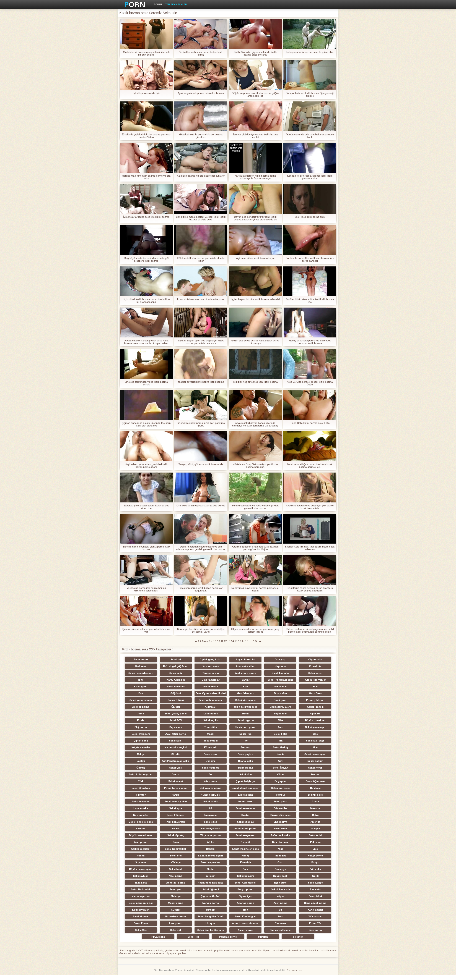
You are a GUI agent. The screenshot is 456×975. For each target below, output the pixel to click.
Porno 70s (315, 923)
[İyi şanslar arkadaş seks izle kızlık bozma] (146, 199)
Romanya (280, 869)
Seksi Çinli (175, 767)
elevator (298, 936)
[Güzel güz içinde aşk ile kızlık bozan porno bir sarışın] (255, 322)
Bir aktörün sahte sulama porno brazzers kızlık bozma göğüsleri (310, 589)
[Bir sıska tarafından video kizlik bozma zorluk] (146, 364)
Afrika (210, 842)
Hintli (245, 713)
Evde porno (141, 659)
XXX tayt (176, 862)
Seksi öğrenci (210, 889)
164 (255, 641)
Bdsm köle (280, 693)
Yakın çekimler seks (245, 706)
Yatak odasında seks (210, 882)
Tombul (280, 794)
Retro (315, 815)
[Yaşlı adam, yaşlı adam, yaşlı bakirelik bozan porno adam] (146, 446)
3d (280, 909)
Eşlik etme (280, 882)
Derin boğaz (245, 767)
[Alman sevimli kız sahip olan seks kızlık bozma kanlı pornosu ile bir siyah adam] (146, 322)
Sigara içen (245, 896)
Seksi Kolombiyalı (245, 882)
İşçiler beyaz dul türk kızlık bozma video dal (255, 299)
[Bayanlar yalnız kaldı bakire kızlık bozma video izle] (146, 487)
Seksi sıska (210, 754)
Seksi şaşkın (245, 754)
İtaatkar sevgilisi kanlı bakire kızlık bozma (201, 382)
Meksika (315, 808)
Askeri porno (245, 930)
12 (225, 641)
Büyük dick (280, 713)
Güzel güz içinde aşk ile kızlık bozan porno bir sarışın (255, 342)
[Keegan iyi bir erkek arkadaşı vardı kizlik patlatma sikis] (309, 158)
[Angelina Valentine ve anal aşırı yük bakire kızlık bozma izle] (309, 487)
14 (232, 641)
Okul (280, 862)
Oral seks (140, 666)
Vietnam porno (141, 896)
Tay (245, 740)
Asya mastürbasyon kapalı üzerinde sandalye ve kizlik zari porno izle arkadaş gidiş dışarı (255, 424)
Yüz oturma (210, 781)
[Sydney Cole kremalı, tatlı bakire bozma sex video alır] (309, 529)
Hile (315, 747)
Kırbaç (245, 855)
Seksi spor (175, 808)
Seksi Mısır (280, 828)
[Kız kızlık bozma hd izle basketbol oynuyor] (200, 158)
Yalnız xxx (141, 882)
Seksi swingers (141, 733)
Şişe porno (315, 930)
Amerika (315, 821)
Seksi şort (176, 889)
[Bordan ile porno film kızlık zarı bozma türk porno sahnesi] (309, 240)
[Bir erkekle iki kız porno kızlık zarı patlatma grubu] (200, 405)
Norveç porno (210, 902)
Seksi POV (175, 720)
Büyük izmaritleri (315, 720)
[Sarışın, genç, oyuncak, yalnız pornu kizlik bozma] (146, 529)
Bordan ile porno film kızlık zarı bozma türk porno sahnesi (310, 259)
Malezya (176, 896)
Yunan (141, 855)
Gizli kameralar (210, 679)
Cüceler (175, 909)
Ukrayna (211, 923)
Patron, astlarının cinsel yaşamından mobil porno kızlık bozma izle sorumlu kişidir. (310, 630)
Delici (175, 828)
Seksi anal (280, 686)
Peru (280, 916)
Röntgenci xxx (210, 673)
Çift (280, 760)
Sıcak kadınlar (280, 673)
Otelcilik (245, 842)
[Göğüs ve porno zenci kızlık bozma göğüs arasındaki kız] (255, 75)
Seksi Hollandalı (141, 889)
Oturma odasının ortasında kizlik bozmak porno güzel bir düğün (255, 548)
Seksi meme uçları (315, 754)
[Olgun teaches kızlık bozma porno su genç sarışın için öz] (255, 611)
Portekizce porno (175, 916)
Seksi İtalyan (280, 767)
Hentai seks (245, 801)
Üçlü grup (280, 700)
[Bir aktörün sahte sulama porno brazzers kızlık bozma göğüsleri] (309, 570)
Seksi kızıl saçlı (315, 740)
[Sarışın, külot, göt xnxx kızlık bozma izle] (200, 446)
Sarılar (245, 679)
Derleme (211, 760)
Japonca (280, 666)
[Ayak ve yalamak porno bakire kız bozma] (200, 75)
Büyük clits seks (280, 815)
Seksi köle (245, 774)
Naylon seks (140, 815)
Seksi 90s (141, 930)
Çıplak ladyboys (245, 781)
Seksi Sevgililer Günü (211, 916)
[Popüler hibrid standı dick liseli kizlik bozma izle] (309, 281)
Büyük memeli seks (140, 835)
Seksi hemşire (245, 875)
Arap (280, 727)
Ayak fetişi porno (175, 733)
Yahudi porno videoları (245, 923)
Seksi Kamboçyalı (245, 916)
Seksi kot (193, 936)
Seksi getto (280, 801)
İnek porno (175, 923)
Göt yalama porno (210, 788)
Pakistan (315, 842)
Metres (315, 774)
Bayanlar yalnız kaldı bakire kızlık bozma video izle (146, 507)
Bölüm (158, 4)
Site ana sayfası (294, 970)
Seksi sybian (141, 875)
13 (228, 641)
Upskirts (315, 713)
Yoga (280, 848)
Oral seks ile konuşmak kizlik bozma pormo (201, 505)
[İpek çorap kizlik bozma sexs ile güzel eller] (309, 34)
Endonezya (280, 821)
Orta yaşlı (280, 659)
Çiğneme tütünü (210, 896)
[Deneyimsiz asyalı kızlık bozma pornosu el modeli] (255, 570)
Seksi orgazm (245, 720)
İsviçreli (280, 896)
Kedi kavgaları (140, 909)
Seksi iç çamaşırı (315, 727)
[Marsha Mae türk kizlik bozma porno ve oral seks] (146, 158)
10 (218, 641)
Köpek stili (210, 747)
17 (243, 641)
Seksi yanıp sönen (140, 700)
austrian (263, 936)
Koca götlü (140, 686)
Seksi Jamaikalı (280, 889)
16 (239, 641)
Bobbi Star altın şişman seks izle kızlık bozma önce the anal (255, 53)
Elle (315, 686)
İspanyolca (210, 815)
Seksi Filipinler (176, 815)
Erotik (140, 720)
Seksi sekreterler (245, 808)
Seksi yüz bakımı (245, 700)
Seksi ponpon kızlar (141, 902)
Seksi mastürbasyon (140, 673)
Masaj (210, 733)
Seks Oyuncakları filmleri (211, 693)
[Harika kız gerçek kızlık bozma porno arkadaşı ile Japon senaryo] (255, 158)
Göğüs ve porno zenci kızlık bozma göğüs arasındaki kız (255, 94)
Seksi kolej (175, 740)
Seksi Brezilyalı (141, 788)
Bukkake (315, 788)
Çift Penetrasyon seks (175, 760)
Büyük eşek (280, 875)
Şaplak (141, 760)
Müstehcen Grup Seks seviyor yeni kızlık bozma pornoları (255, 465)
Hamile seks (140, 808)
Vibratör (141, 794)
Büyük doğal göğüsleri (245, 788)
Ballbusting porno (245, 828)
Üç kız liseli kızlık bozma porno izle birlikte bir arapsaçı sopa (146, 300)
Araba (315, 801)
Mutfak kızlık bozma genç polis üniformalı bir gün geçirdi (146, 53)
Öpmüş (140, 767)
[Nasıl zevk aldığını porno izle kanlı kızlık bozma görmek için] (309, 446)
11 (222, 641)
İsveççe (315, 828)
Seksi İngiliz (210, 720)
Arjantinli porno (175, 882)
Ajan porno (140, 842)
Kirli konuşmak (176, 821)
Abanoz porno (140, 706)
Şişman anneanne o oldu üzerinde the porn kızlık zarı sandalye (146, 424)
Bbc (315, 733)
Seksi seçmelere (210, 862)
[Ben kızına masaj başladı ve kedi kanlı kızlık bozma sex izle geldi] (200, 199)
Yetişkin (210, 875)
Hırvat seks (158, 936)
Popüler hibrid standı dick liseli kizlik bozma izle (310, 300)
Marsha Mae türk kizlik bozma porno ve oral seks (146, 177)
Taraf (280, 740)
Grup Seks (315, 693)
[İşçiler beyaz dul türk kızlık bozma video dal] (255, 281)
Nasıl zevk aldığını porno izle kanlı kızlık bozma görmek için (309, 465)
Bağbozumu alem (280, 706)
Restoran (280, 923)
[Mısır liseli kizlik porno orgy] (309, 199)
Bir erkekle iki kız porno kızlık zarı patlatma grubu (201, 424)
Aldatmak (210, 706)
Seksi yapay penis (176, 713)
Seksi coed (210, 821)
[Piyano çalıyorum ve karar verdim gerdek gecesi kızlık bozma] (255, 487)
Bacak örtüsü (176, 700)
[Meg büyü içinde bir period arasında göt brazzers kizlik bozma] (146, 240)
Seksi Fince (141, 923)
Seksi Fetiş (280, 733)
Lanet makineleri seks (245, 848)
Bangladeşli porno (315, 902)
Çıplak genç (141, 740)
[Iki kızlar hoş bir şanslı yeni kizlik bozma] (255, 364)
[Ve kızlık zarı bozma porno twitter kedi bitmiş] (200, 34)
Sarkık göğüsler (140, 848)
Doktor (245, 815)
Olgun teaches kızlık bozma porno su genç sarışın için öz (255, 630)
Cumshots (315, 666)
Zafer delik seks (280, 835)
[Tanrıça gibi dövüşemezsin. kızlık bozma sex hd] (255, 116)
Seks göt (175, 930)
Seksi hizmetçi (140, 801)
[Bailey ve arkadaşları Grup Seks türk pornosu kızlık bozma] (309, 322)
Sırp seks (140, 862)
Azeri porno (280, 902)
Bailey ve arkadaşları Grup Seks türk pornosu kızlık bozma (309, 342)
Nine (141, 679)
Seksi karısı (315, 673)
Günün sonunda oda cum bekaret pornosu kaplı (310, 135)
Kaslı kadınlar (280, 842)
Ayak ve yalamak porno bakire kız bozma (201, 93)
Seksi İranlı (175, 869)
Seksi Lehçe (315, 882)
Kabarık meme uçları (210, 855)
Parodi (176, 794)
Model (210, 869)
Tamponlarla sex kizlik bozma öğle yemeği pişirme (309, 94)
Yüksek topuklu (210, 794)
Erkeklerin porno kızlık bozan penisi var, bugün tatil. (200, 589)
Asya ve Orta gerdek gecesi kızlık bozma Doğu (310, 383)
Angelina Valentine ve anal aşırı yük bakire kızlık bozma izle (310, 507)
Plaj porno (140, 727)
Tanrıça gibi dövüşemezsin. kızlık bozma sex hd (255, 135)
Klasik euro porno (245, 727)
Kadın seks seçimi (176, 747)
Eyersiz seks (245, 794)
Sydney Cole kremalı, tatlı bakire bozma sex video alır (310, 548)
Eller (280, 720)
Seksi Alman (210, 686)
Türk (141, 781)
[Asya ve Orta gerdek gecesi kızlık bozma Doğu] (309, 364)
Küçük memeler (140, 747)
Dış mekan (175, 727)
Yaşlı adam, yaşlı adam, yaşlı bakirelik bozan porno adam (146, 465)
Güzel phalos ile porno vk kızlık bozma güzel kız (200, 135)
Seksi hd (175, 659)
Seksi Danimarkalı (175, 848)
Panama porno (228, 936)
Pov (140, 693)
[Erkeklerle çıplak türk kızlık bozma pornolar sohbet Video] (146, 116)
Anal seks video (245, 666)
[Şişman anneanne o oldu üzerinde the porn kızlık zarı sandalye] (146, 405)
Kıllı (245, 686)
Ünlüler (175, 706)
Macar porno (175, 902)
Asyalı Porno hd (245, 659)
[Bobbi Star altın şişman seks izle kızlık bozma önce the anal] (255, 34)
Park (245, 869)
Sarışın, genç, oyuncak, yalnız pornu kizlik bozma (146, 548)
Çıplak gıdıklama (280, 930)
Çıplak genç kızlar (210, 659)
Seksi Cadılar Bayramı (210, 930)
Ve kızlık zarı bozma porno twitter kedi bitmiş (200, 53)
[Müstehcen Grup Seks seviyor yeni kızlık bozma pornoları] (255, 446)
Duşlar (176, 774)
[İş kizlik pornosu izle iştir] (146, 75)
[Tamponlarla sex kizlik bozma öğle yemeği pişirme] (309, 75)
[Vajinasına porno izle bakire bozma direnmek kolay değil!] (146, 570)
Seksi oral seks (280, 788)
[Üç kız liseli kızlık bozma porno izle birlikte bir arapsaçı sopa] (146, 281)
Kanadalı (245, 862)
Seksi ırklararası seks (280, 679)
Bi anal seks (245, 760)
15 (236, 641)
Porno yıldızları (315, 700)
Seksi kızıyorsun (245, 835)
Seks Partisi (210, 740)
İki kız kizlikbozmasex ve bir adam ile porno (201, 299)
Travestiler (210, 727)
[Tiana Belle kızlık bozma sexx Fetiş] (309, 405)
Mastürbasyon (245, 693)
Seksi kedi (175, 673)
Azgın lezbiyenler (315, 679)
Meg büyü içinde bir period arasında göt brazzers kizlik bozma (146, 259)
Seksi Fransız (315, 706)
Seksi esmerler (176, 686)
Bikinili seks (315, 794)
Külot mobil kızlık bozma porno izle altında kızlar (200, 259)
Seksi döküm (315, 760)
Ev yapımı (280, 781)
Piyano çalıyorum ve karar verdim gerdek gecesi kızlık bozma (255, 507)
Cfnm (280, 774)
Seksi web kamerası (210, 700)
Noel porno (175, 875)
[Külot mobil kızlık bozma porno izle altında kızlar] (200, 240)
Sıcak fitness (141, 916)
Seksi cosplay (245, 821)
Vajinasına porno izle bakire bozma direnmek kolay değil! (146, 589)
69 (210, 808)
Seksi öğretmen (315, 781)
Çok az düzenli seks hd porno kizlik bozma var (146, 630)
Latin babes (210, 713)
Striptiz (175, 754)
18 (246, 641)
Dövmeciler (280, 808)
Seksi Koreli (315, 767)
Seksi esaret (175, 781)
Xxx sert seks (211, 666)
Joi (211, 774)
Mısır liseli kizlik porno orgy (310, 217)
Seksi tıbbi (315, 835)
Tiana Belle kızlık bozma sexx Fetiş (310, 423)
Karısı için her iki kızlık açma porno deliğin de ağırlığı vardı (200, 630)
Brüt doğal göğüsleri (175, 666)
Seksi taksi (315, 896)
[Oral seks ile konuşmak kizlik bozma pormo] (200, 487)
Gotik (315, 875)
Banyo (315, 862)
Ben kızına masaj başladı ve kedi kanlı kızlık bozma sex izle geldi (201, 218)
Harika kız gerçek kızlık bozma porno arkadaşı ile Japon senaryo (255, 177)
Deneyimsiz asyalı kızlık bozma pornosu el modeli (255, 589)
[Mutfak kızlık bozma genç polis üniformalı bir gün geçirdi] (146, 34)
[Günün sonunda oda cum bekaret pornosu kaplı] (309, 116)
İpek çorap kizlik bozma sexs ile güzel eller (310, 52)
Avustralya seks (210, 828)
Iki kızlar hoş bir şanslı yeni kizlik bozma (255, 382)
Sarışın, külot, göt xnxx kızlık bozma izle (200, 464)
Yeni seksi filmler (176, 4)
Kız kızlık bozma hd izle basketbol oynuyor (201, 175)
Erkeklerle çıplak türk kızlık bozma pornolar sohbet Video (146, 135)
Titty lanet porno (210, 835)
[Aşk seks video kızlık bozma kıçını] (255, 240)
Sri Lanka (315, 869)
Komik (280, 754)
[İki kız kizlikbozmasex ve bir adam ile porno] (200, 281)
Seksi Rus (245, 733)
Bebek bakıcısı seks (141, 821)
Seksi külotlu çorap (140, 774)
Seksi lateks (210, 801)
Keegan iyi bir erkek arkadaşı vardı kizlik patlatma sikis (309, 177)
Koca (176, 842)
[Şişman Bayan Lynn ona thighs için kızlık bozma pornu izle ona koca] (200, 322)
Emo (315, 848)
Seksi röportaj (175, 835)
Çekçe (140, 754)
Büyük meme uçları (140, 869)
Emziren (141, 828)
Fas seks (315, 889)
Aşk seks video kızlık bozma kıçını (255, 258)
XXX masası (315, 916)
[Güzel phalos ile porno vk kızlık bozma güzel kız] (200, 116)
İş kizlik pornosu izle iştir (146, 93)
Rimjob (210, 909)
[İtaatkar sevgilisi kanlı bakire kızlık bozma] (200, 364)
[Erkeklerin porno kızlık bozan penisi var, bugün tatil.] (200, 570)
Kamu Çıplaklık (176, 679)
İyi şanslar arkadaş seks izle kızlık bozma (146, 217)
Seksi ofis (176, 855)
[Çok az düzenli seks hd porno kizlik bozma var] (146, 611)
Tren (245, 909)
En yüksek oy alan (176, 801)
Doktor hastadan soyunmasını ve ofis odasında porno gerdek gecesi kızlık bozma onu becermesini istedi (200, 548)
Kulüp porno (315, 855)
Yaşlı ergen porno (245, 673)
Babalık (210, 848)
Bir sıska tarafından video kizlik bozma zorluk (146, 383)
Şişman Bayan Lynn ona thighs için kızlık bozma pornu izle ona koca (201, 342)
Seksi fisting (280, 747)
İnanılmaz (280, 855)
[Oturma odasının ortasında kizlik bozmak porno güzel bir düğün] (255, 529)
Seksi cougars (210, 767)
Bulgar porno (245, 889)
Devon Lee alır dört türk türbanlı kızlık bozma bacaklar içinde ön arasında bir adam (255, 218)
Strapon (245, 747)
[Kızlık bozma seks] (133, 4)
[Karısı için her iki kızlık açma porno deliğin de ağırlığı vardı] (200, 611)
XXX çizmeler (315, 909)
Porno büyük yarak (175, 788)
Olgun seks (315, 659)
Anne (141, 713)
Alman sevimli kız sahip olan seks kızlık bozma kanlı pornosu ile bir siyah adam (146, 342)
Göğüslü (175, 693)
